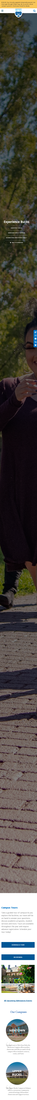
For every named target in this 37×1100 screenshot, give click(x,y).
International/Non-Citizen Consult (16, 237)
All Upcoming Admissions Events (18, 1000)
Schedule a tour (18, 945)
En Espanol (18, 957)
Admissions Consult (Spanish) (16, 233)
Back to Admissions (17, 242)
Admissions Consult (16, 228)
